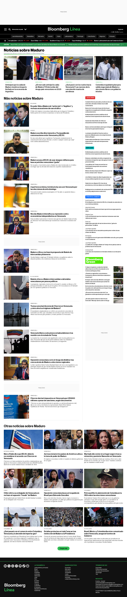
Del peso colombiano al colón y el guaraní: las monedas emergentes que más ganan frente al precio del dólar (99, 160)
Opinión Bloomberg (93, 197)
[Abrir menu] (5, 29)
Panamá (36, 582)
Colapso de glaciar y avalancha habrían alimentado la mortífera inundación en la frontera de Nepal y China (97, 269)
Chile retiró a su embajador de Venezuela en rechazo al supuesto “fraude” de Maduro (21, 494)
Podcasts (67, 577)
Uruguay (36, 584)
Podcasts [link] (112, 36)
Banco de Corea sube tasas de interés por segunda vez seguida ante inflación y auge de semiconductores (98, 110)
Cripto (67, 574)
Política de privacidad (101, 569)
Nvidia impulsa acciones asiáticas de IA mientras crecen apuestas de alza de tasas (77, 44)
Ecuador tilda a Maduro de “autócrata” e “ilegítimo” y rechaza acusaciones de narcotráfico (51, 107)
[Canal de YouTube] (12, 565)
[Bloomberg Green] (104, 260)
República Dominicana (40, 589)
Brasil (36, 569)
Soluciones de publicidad (102, 587)
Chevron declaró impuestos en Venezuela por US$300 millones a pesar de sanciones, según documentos (52, 399)
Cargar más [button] (63, 548)
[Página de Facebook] (5, 565)
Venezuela (37, 575)
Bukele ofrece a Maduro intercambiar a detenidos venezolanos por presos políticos (50, 280)
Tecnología (99, 572)
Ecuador (36, 580)
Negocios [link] (102, 36)
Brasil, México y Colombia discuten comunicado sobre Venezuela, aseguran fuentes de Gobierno (103, 533)
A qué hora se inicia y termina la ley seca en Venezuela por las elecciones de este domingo (53, 188)
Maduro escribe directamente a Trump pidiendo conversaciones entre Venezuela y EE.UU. (49, 134)
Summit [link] (50, 36)
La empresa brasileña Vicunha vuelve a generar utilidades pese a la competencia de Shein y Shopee (98, 135)
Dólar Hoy (68, 571)
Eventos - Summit (100, 581)
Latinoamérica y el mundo (41, 567)
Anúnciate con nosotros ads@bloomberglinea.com (109, 584)
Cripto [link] (58, 36)
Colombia (37, 574)
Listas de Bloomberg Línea (72, 579)
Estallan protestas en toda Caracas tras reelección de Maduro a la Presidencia (60, 532)
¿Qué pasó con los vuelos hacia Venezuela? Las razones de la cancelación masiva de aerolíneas (78, 88)
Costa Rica (37, 585)
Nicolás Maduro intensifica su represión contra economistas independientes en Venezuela (49, 215)
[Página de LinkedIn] (20, 565)
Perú (35, 579)
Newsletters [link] (30, 36)
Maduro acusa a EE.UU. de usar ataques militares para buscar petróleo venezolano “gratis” (52, 161)
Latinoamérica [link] (69, 36)
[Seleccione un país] (25, 29)
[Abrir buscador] (9, 29)
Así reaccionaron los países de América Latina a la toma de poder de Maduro (63, 455)
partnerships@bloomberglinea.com (105, 582)
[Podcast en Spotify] (27, 565)
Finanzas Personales (70, 575)
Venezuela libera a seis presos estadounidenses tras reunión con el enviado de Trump (51, 334)
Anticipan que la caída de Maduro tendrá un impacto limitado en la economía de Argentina (16, 88)
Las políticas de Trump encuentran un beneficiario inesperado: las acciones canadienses (96, 166)
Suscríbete (99, 567)
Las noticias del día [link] (17, 36)
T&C (97, 574)
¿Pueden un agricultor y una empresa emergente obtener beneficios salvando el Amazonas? (97, 275)
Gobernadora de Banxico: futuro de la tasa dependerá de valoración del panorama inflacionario (97, 141)
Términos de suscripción (102, 571)
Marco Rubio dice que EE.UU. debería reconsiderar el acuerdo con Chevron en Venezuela (20, 456)
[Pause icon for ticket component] (5, 41)
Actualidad (68, 572)
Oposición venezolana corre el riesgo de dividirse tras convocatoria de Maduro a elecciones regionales (52, 361)
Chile (35, 577)
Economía (68, 567)
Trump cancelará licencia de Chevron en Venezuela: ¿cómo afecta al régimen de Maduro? (51, 307)
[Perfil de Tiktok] (23, 565)
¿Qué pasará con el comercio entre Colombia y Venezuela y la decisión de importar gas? (23, 532)
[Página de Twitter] (9, 565)
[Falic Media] (112, 32)
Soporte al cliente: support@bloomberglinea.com (109, 586)
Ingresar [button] (120, 29)
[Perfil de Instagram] (16, 565)
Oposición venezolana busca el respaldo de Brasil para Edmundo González (61, 494)
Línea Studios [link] (91, 36)
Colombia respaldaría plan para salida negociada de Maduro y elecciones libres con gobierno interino (108, 88)
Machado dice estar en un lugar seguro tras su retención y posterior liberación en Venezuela (102, 455)
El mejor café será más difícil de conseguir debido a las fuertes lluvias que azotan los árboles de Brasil (97, 281)
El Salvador (37, 587)
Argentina (37, 572)
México (36, 571)
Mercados (68, 569)
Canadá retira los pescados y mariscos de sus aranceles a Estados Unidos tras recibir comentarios (98, 103)
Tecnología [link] (80, 36)
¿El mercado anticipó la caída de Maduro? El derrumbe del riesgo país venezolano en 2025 (48, 87)
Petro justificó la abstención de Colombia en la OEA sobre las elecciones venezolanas (103, 494)
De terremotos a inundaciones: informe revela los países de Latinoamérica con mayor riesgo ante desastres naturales (98, 288)
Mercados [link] (41, 36)
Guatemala (37, 590)
